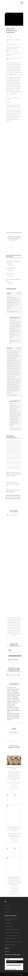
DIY (11, 692)
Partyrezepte (9, 707)
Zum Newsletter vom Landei (15, 655)
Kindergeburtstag (15, 698)
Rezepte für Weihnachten (15, 710)
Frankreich (13, 695)
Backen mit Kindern (10, 689)
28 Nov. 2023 (10, 270)
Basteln (8, 690)
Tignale (8, 716)
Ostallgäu (9, 704)
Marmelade (9, 701)
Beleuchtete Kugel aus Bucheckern (12, 932)
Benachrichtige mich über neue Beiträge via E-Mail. (12, 491)
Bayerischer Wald (14, 690)
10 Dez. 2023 (10, 264)
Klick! (14, 786)
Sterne (7, 59)
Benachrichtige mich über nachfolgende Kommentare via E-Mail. (13, 484)
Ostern (13, 704)
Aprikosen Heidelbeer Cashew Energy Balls (13, 941)
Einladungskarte (16, 692)
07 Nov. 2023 (10, 283)
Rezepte (8, 710)
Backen (14, 687)
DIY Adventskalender (10, 273)
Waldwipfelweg (17, 716)
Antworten (19, 293)
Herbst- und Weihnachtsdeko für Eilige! (12, 929)
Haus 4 (19, 58)
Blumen (8, 692)
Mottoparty (14, 701)
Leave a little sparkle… (11, 268)
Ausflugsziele (10, 687)
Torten (12, 716)
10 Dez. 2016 (10, 34)
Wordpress (21, 974)
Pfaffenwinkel (15, 707)
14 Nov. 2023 (10, 275)
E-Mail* (9, 650)
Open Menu (21, 2)
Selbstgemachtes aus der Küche (13, 713)
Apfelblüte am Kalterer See (10, 938)
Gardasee (18, 695)
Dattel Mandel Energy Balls (10, 944)
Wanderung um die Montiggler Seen (12, 935)
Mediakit (6, 912)
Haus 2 (11, 58)
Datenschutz (7, 909)
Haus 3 (15, 58)
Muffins (18, 701)
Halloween (9, 698)
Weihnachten (9, 719)
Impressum (7, 905)
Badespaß (17, 689)
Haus (7, 58)
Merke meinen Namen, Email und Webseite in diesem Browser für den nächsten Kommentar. (13, 474)
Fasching (9, 695)
